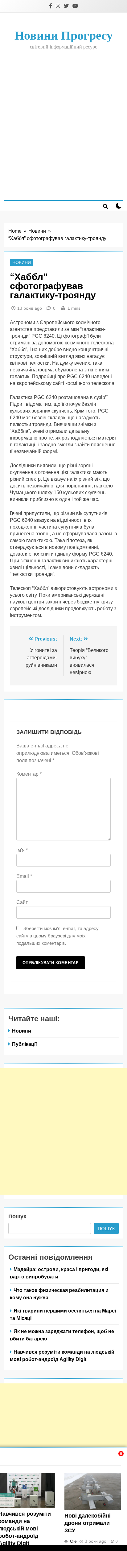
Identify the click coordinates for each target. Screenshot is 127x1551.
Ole (73, 1541)
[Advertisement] (63, 124)
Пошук (17, 1216)
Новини (21, 262)
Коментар (29, 774)
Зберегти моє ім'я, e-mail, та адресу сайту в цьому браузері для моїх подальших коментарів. (57, 936)
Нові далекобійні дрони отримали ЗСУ (87, 1523)
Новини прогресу (63, 35)
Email (24, 876)
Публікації (24, 1044)
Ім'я (22, 850)
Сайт (22, 902)
